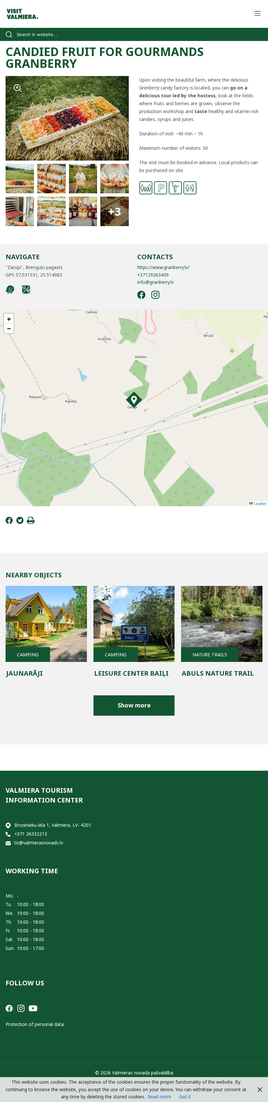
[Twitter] (20, 522)
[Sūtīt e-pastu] (8, 843)
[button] (134, 400)
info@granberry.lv (155, 282)
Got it (185, 1096)
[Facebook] (9, 522)
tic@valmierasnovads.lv (38, 843)
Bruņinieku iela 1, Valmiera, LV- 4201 (52, 825)
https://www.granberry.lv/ (163, 267)
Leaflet (259, 503)
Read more (159, 1096)
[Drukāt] (31, 522)
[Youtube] (33, 1008)
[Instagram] (21, 1008)
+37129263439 (153, 275)
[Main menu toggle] (257, 14)
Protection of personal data (35, 1024)
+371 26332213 (30, 834)
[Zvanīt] (8, 834)
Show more (134, 705)
